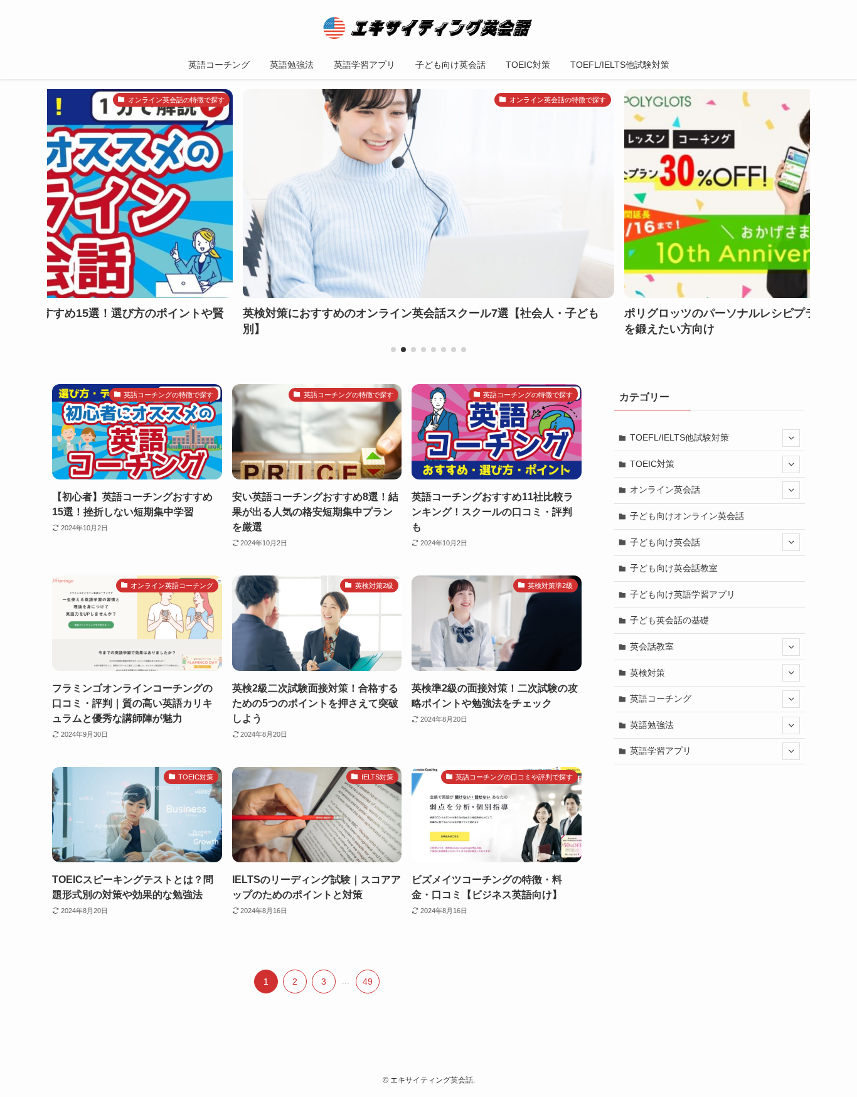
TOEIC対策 (652, 464)
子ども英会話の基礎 (669, 620)
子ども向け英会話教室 (674, 568)
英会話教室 (652, 646)
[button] (393, 349)
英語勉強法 (652, 725)
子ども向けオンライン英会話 (687, 516)
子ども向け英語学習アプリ (682, 594)
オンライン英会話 (665, 489)
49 (368, 982)
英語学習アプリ (660, 751)
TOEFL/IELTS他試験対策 (679, 437)
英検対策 (647, 673)
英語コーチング (660, 698)
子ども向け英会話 (665, 542)
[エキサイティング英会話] (428, 27)
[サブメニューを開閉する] (791, 438)
